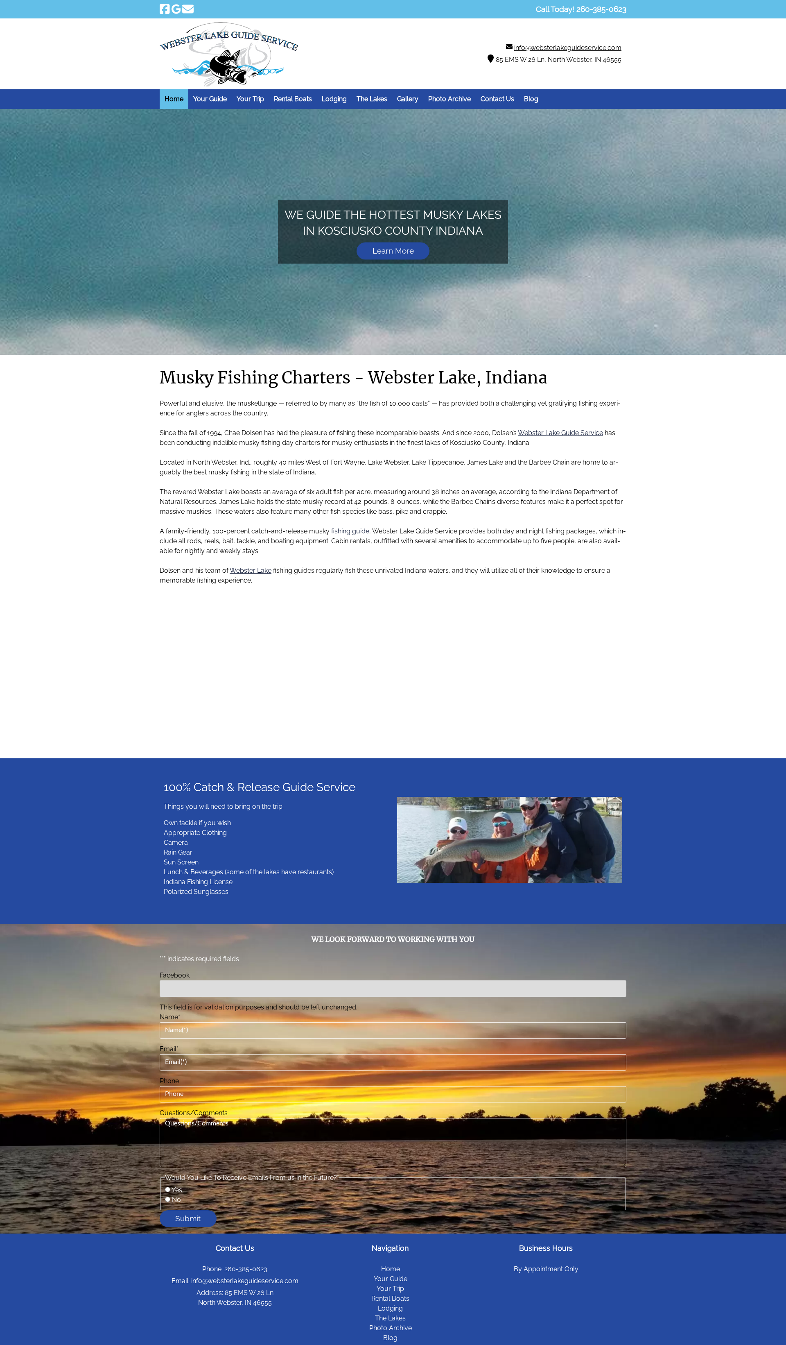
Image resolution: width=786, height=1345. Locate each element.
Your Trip (250, 99)
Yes (177, 1190)
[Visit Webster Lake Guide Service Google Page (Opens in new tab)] (176, 9)
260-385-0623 (245, 1269)
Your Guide (210, 99)
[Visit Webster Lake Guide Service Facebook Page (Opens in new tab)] (165, 9)
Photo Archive (449, 99)
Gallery (407, 99)
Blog (531, 99)
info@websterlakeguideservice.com (567, 48)
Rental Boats (293, 99)
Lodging (334, 99)
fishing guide (350, 531)
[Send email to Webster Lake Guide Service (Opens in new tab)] (188, 9)
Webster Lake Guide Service (560, 433)
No (176, 1200)
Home (174, 99)
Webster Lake (250, 570)
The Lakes (372, 99)
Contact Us (497, 99)
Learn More (393, 251)
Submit (188, 1218)
